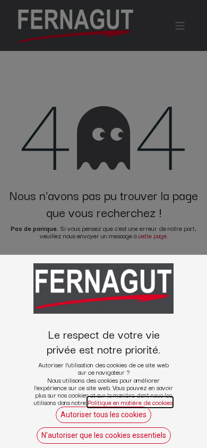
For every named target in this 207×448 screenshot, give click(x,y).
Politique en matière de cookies (130, 402)
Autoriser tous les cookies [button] (103, 414)
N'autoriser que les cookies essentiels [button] (103, 435)
